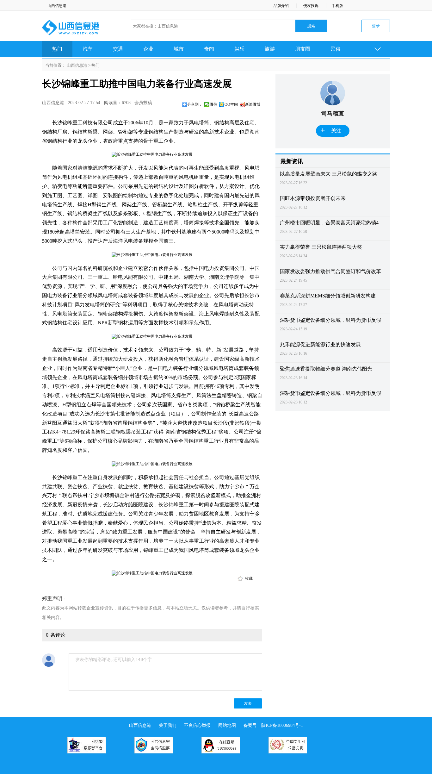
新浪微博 (252, 104)
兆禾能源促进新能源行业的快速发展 (320, 344)
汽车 (88, 49)
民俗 (335, 49)
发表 (248, 703)
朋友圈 (302, 49)
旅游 (270, 49)
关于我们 (167, 725)
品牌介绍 (281, 5)
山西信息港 (56, 5)
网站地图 (227, 725)
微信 (213, 104)
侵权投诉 (310, 5)
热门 (57, 49)
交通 (118, 49)
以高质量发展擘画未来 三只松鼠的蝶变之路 (328, 174)
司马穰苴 (332, 113)
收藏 (249, 578)
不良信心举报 (197, 725)
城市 (179, 49)
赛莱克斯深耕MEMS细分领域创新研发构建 (328, 295)
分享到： (194, 104)
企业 (148, 49)
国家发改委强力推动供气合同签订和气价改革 (330, 271)
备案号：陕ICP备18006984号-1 (273, 725)
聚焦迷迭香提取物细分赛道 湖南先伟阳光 (326, 368)
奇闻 (209, 49)
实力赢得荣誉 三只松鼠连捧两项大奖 (321, 247)
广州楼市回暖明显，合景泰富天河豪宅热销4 (329, 222)
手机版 (337, 5)
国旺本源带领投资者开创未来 (313, 198)
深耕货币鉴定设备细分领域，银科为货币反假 (330, 320)
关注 (330, 130)
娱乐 (239, 49)
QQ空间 (231, 104)
